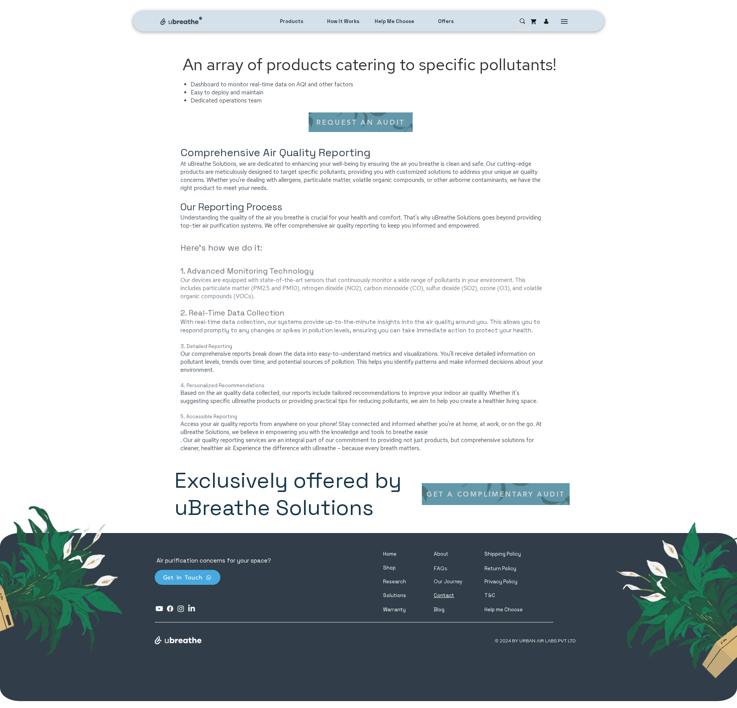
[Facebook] (170, 608)
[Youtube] (159, 608)
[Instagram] (181, 608)
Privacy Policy (500, 581)
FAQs (441, 568)
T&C (490, 595)
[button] (503, 609)
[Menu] (564, 21)
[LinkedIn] (191, 608)
